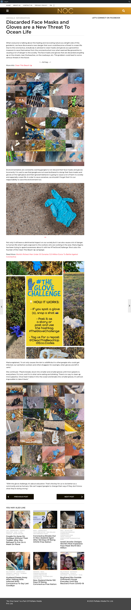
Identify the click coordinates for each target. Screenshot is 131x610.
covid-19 (73, 573)
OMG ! (62, 530)
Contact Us (27, 5)
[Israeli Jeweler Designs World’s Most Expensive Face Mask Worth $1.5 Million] (72, 520)
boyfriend (73, 571)
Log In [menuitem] (6, 1)
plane (20, 532)
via (45, 237)
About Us (16, 5)
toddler (9, 533)
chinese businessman (67, 532)
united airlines (18, 533)
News (35, 530)
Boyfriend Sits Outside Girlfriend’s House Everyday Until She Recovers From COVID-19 (72, 580)
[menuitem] (2, 1)
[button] (54, 5)
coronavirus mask (66, 535)
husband (24, 573)
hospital (17, 573)
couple (22, 530)
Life (7, 530)
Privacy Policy (41, 5)
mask (15, 532)
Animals (10, 18)
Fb (51, 5)
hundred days (48, 576)
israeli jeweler (65, 536)
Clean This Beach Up (23, 65)
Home (8, 5)
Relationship (10, 571)
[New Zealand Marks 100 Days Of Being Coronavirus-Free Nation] (45, 561)
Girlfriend (64, 575)
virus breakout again (40, 533)
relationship (73, 575)
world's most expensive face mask (70, 539)
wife (17, 575)
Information (23, 18)
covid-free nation (39, 532)
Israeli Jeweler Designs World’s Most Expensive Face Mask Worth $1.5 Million (71, 545)
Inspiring (36, 571)
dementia (9, 573)
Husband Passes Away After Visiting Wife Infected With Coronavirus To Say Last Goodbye (17, 581)
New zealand (50, 532)
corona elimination (40, 573)
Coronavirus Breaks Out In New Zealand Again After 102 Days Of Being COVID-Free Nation (44, 539)
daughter (9, 532)
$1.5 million (68, 530)
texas (80, 575)
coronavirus (14, 530)
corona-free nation (40, 575)
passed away (10, 575)
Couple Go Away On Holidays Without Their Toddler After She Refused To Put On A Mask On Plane (17, 540)
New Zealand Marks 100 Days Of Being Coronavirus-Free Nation (44, 582)
